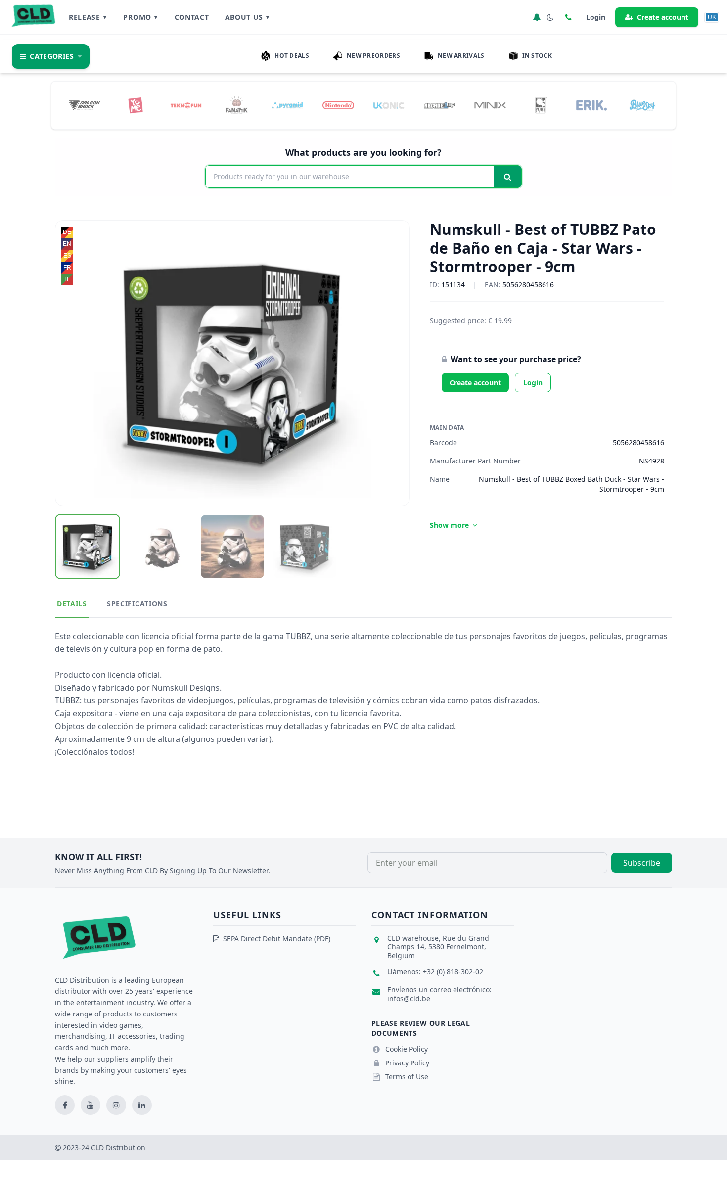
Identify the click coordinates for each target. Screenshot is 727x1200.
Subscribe (641, 862)
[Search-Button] (507, 176)
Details (72, 603)
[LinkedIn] (142, 1105)
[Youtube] (90, 1105)
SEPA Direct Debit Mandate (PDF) (276, 938)
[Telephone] (568, 17)
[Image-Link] (84, 105)
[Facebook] (65, 1105)
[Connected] (537, 17)
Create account (662, 17)
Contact (192, 17)
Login (533, 382)
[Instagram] (116, 1105)
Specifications (137, 603)
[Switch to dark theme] (550, 17)
